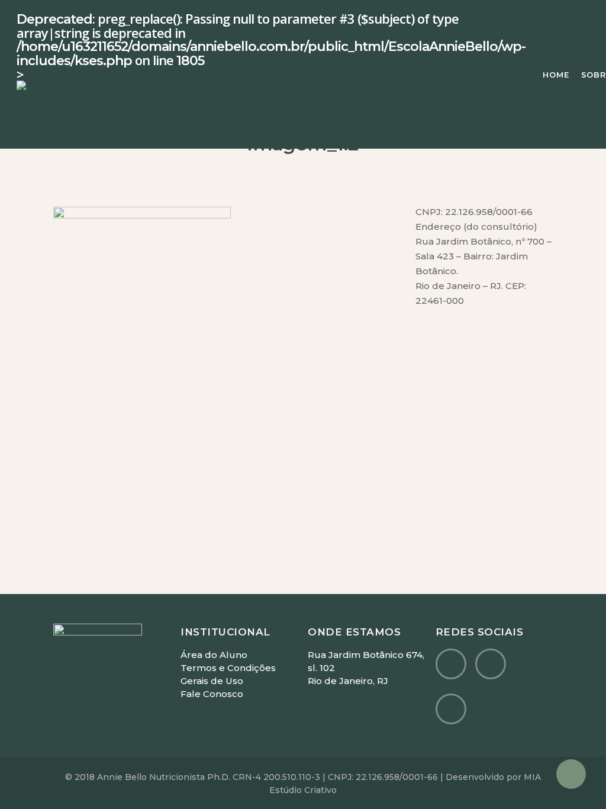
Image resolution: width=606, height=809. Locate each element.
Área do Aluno (213, 654)
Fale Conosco (211, 693)
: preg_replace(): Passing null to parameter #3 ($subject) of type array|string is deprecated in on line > (271, 47)
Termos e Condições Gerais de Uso (228, 674)
